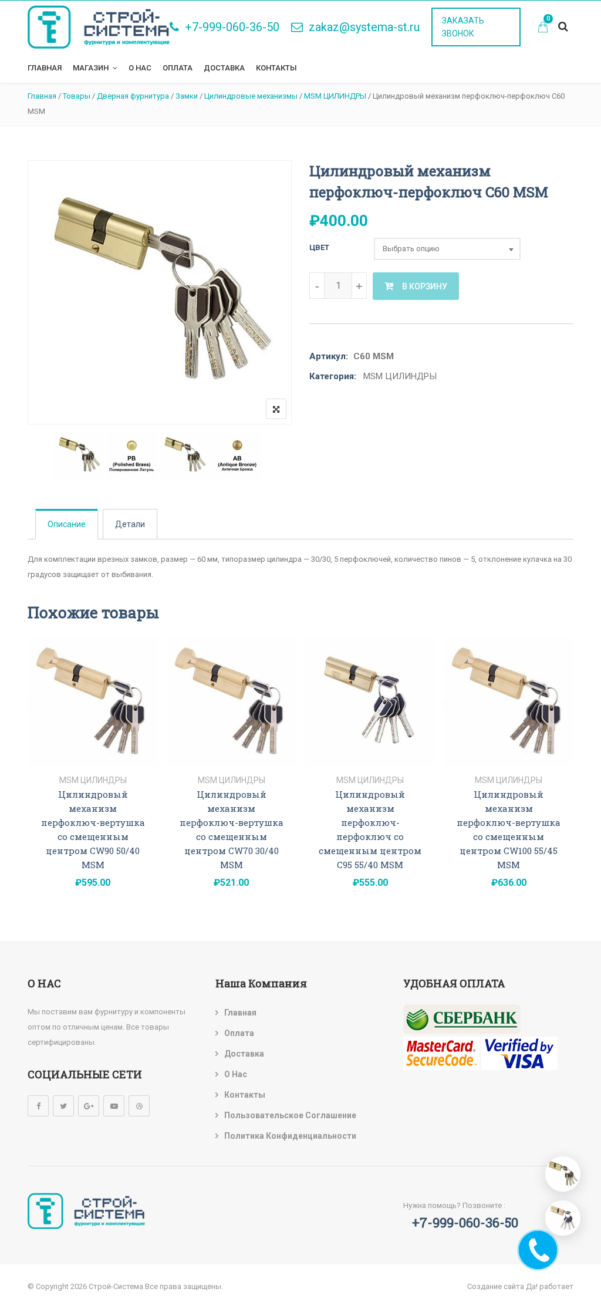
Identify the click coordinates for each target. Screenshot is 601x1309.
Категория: (332, 376)
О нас (140, 67)
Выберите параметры (93, 753)
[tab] (66, 524)
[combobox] (447, 249)
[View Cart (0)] (543, 28)
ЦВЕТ (319, 247)
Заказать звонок (463, 27)
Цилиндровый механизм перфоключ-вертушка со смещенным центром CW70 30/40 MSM (231, 829)
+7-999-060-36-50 (232, 27)
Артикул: (328, 356)
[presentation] (36, 782)
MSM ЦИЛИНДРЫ (400, 376)
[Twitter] (63, 1105)
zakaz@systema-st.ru (364, 27)
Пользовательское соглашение (290, 1115)
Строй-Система (116, 1286)
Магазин (91, 67)
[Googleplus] (88, 1105)
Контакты (276, 67)
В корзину (424, 286)
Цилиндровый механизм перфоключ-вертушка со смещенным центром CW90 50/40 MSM (93, 829)
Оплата (178, 67)
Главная (45, 67)
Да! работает (549, 1286)
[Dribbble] (139, 1105)
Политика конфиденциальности (290, 1136)
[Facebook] (38, 1105)
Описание (67, 524)
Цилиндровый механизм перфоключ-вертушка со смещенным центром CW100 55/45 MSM (509, 829)
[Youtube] (113, 1105)
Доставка (224, 67)
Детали (130, 524)
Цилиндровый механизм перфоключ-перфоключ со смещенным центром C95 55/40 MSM (370, 829)
